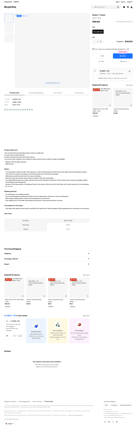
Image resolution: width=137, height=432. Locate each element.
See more (86, 275)
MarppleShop (8, 2)
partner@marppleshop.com (115, 415)
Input (20, 336)
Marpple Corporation (10, 401)
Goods (14, 102)
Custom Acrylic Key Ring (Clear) (33, 300)
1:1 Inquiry (114, 405)
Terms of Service (37, 401)
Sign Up (123, 2)
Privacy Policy (48, 401)
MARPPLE (16, 2)
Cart (102, 56)
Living (19, 102)
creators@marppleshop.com (117, 417)
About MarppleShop (24, 401)
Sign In (118, 2)
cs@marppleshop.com (126, 413)
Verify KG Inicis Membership (75, 415)
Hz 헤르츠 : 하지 (17, 99)
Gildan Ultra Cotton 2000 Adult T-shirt (14, 300)
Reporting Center (125, 405)
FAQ (106, 405)
